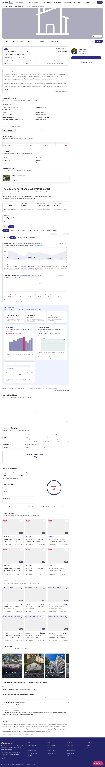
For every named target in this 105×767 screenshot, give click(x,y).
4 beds (36, 230)
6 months (53, 234)
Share (99, 41)
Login (94, 2)
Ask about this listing (86, 62)
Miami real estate (32, 745)
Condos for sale (32, 750)
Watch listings (70, 753)
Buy (43, 2)
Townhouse (32, 237)
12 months (59, 234)
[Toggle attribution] (67, 422)
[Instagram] (2, 758)
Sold (5, 226)
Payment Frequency (30, 444)
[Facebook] (5, 758)
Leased (11, 226)
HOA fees (4, 491)
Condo (19, 237)
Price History (31, 41)
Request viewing (86, 58)
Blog (68, 755)
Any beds (6, 230)
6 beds (48, 230)
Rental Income (6, 498)
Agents (88, 2)
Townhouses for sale (33, 753)
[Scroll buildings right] (67, 647)
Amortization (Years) (8, 444)
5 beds (42, 230)
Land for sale (31, 755)
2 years (66, 234)
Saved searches (71, 750)
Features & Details (18, 41)
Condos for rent (52, 750)
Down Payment (29, 435)
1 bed (18, 230)
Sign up (100, 2)
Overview (6, 41)
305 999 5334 (82, 53)
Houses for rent (51, 745)
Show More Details (36, 460)
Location (41, 41)
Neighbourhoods (78, 2)
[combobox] (28, 2)
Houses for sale (32, 748)
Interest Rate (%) (52, 435)
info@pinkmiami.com (15, 754)
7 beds (54, 230)
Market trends (57, 2)
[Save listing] (21, 521)
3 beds (30, 230)
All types (13, 237)
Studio (12, 230)
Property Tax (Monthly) (8, 484)
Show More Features (7, 130)
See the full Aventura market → (62, 390)
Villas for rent (51, 748)
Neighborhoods (71, 748)
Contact (89, 748)
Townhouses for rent (53, 753)
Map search (70, 745)
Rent (48, 2)
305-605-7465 (4, 754)
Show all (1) (97, 36)
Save (91, 41)
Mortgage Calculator (54, 41)
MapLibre (64, 422)
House (25, 237)
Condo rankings (67, 2)
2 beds (24, 230)
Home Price (5, 435)
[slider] (29, 440)
